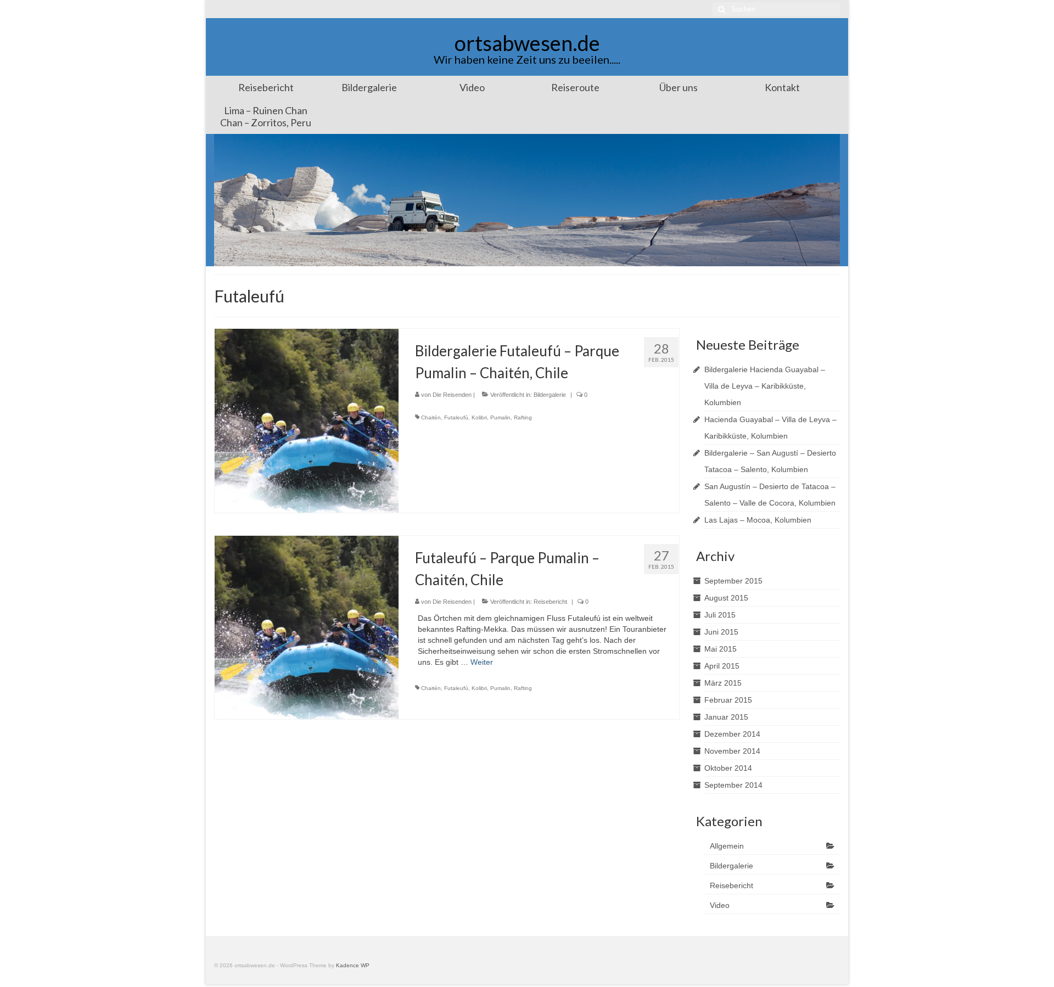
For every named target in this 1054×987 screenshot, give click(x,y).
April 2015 (721, 665)
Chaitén (431, 417)
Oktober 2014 (728, 768)
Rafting (523, 417)
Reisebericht (550, 601)
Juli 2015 (720, 614)
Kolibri (479, 417)
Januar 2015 (726, 717)
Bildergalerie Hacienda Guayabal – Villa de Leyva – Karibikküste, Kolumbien (764, 386)
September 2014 (733, 785)
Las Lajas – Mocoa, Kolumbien (757, 519)
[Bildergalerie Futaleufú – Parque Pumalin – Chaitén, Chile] (307, 420)
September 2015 (733, 580)
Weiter (481, 662)
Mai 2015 (720, 648)
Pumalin (500, 417)
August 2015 (726, 597)
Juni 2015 (721, 631)
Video (720, 905)
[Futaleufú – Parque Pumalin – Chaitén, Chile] (307, 627)
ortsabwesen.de (527, 42)
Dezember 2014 (732, 734)
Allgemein (727, 846)
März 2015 (723, 682)
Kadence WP (352, 965)
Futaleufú (456, 417)
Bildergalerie (550, 394)
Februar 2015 (728, 700)
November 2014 (732, 751)
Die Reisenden (452, 394)
